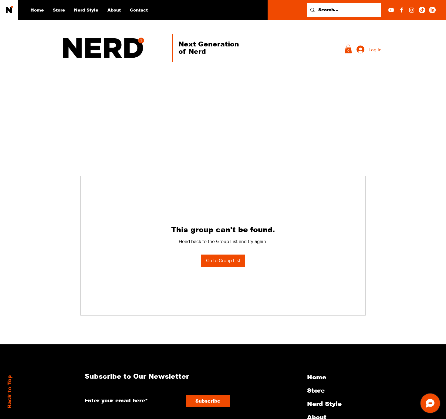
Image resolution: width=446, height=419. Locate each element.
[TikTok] (422, 10)
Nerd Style (324, 403)
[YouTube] (391, 10)
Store (316, 390)
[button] (86, 10)
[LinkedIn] (432, 10)
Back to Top (9, 391)
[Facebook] (401, 10)
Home (316, 377)
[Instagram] (411, 10)
